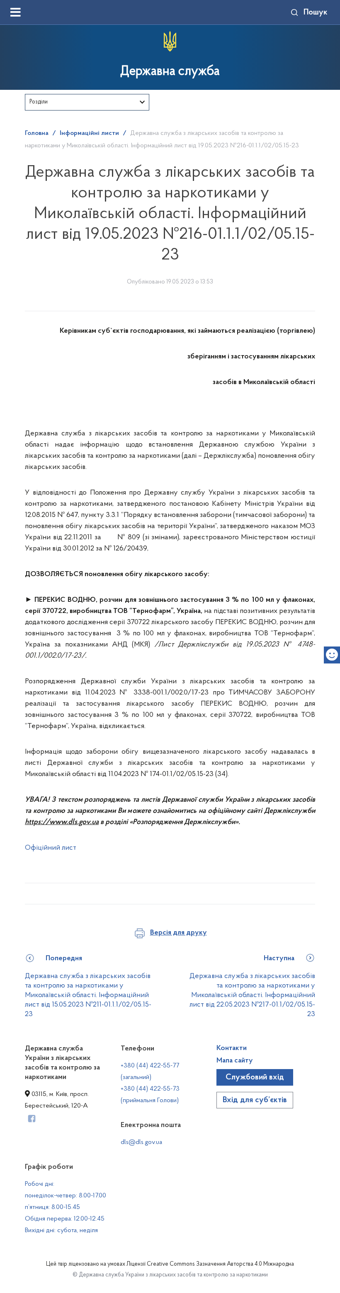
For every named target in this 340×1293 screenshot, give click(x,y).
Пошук (316, 12)
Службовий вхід (255, 1077)
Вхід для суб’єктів (255, 1100)
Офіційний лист (50, 848)
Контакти (231, 1048)
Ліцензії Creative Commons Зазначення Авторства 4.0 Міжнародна (210, 1264)
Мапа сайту (234, 1061)
